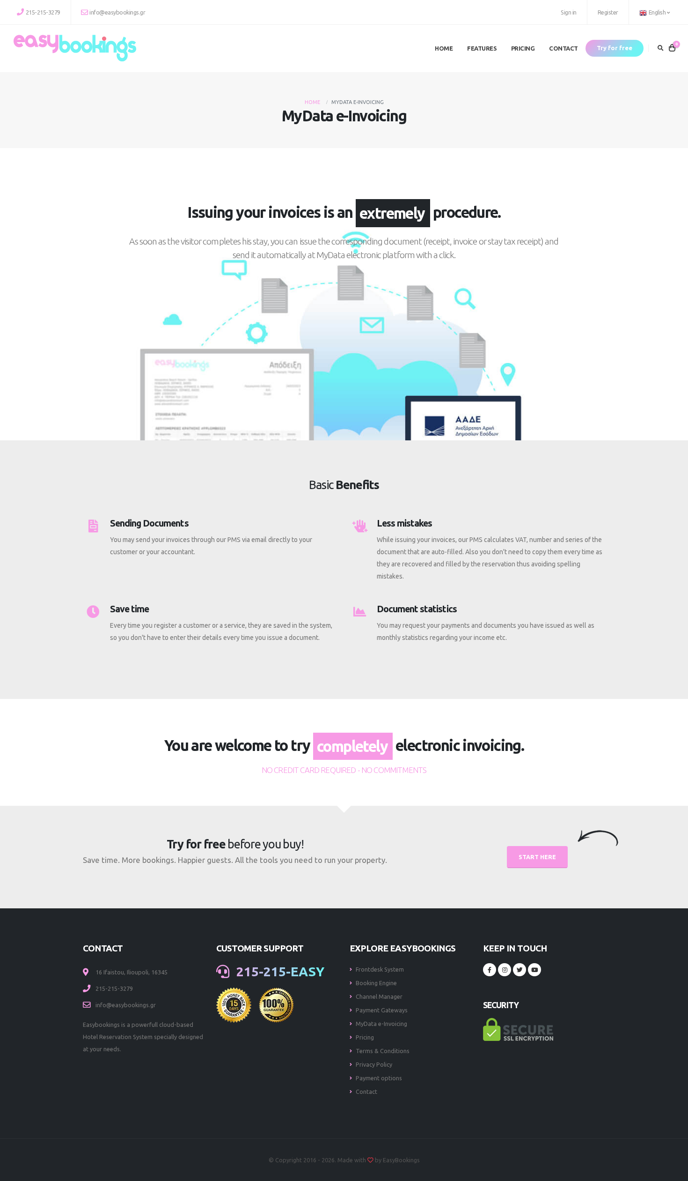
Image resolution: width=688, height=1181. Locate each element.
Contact (563, 48)
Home (444, 48)
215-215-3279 (43, 12)
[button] (655, 12)
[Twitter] (519, 969)
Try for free (614, 48)
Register (608, 12)
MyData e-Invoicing (381, 1023)
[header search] (661, 48)
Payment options (379, 1078)
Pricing (523, 48)
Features (482, 48)
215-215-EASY (278, 971)
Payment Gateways (382, 1010)
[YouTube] (534, 969)
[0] (672, 48)
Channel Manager (379, 996)
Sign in (569, 12)
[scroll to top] (671, 1156)
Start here (537, 857)
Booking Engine (376, 983)
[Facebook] (489, 969)
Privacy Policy (374, 1064)
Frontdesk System (380, 969)
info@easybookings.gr (117, 12)
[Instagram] (504, 969)
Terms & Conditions (383, 1050)
